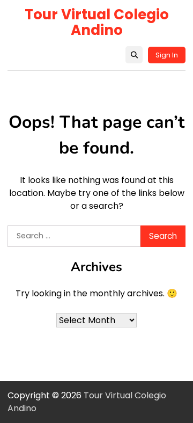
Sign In (166, 55)
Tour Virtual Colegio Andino (97, 22)
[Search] (134, 54)
